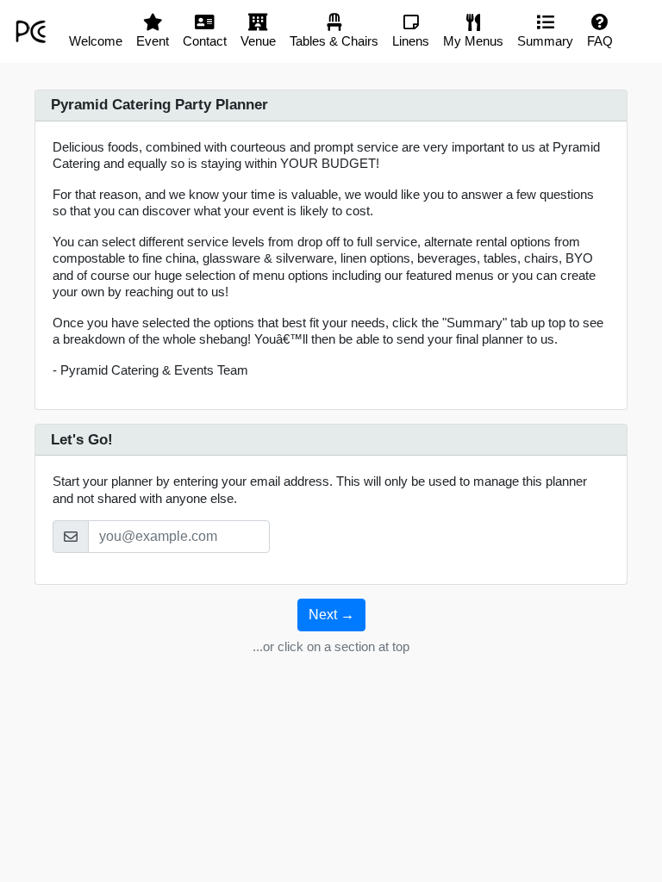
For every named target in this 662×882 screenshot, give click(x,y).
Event (152, 41)
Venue (258, 41)
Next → (331, 614)
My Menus (473, 41)
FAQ (600, 41)
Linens (410, 41)
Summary (545, 41)
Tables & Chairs (334, 41)
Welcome (95, 41)
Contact (205, 41)
